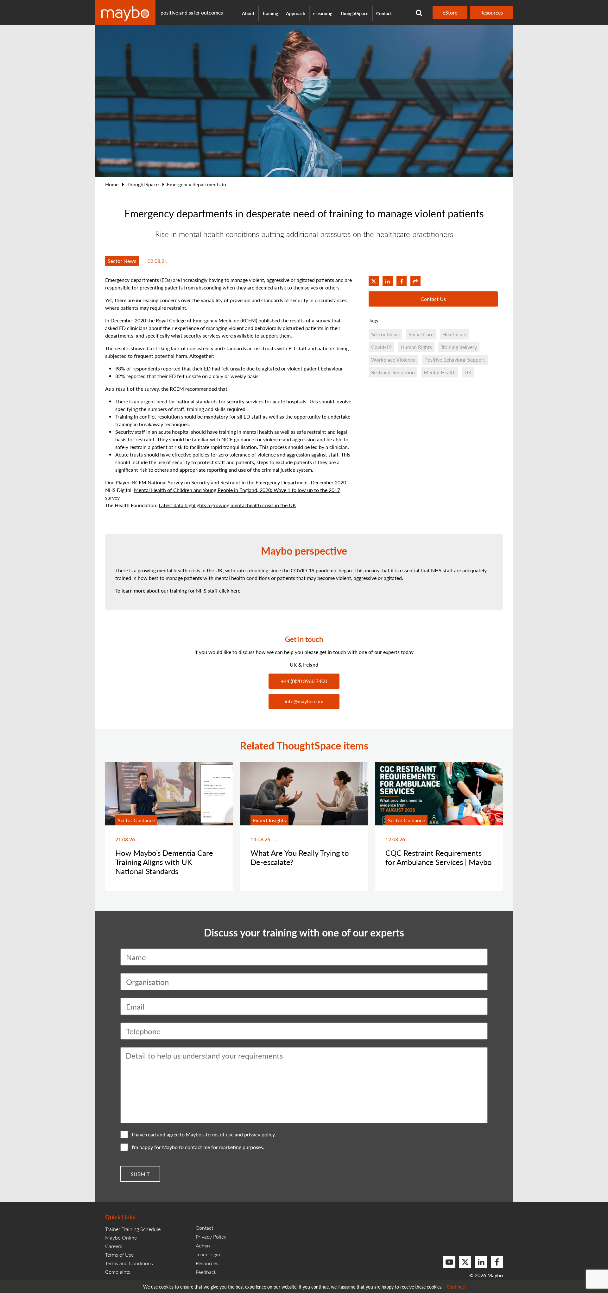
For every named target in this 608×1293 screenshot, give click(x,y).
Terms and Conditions (129, 1263)
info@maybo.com (304, 701)
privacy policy (259, 1134)
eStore (450, 12)
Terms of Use (119, 1254)
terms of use (219, 1134)
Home (111, 184)
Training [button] (270, 13)
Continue (456, 1287)
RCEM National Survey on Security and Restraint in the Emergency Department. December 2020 (239, 482)
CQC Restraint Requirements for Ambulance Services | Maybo (438, 857)
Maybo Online (121, 1237)
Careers (113, 1246)
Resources (491, 12)
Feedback (206, 1272)
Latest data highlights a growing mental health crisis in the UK (227, 505)
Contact (384, 13)
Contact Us (433, 298)
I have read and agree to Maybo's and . (204, 1134)
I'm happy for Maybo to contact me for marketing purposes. (198, 1147)
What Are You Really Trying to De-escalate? (299, 857)
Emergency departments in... (198, 184)
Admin (203, 1245)
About (248, 13)
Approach (295, 13)
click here (229, 590)
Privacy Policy (211, 1236)
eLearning (322, 13)
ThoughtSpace (354, 13)
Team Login (208, 1254)
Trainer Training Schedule (133, 1229)
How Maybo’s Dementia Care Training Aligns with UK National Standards (164, 861)
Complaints (117, 1271)
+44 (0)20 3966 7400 (304, 681)
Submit (140, 1174)
